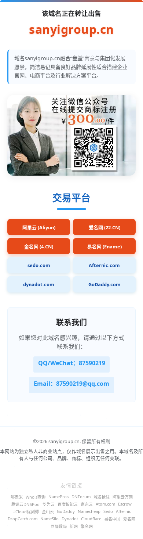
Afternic (123, 511)
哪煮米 (17, 497)
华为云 (49, 504)
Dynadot (70, 518)
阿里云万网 (123, 497)
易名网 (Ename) (104, 246)
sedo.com (38, 265)
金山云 (48, 511)
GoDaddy (66, 511)
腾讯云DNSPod (25, 504)
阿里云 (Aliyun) (38, 227)
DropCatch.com (22, 518)
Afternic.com (104, 265)
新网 (74, 526)
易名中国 (112, 519)
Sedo (108, 511)
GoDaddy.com (104, 284)
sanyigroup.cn (71, 29)
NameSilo (49, 518)
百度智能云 (68, 504)
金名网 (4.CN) (38, 246)
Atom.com (105, 504)
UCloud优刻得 (25, 511)
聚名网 (87, 526)
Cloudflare (91, 518)
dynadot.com (38, 284)
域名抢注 (102, 497)
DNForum (81, 496)
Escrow (125, 504)
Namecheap (89, 511)
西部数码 (59, 526)
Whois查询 (35, 497)
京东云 (87, 504)
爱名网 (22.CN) (104, 227)
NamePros (58, 496)
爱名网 (129, 519)
